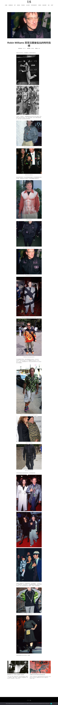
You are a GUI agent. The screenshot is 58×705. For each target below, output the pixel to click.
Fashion (23, 5)
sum (39, 48)
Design (18, 5)
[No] (56, 703)
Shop (52, 5)
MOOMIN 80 (11, 5)
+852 (48, 5)
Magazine (44, 5)
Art (15, 5)
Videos (39, 5)
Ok (51, 703)
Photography (34, 5)
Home (6, 5)
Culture (28, 5)
